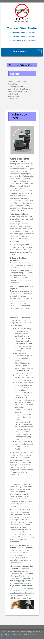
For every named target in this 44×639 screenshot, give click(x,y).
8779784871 (16, 36)
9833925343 (16, 32)
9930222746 (16, 40)
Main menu (19, 51)
